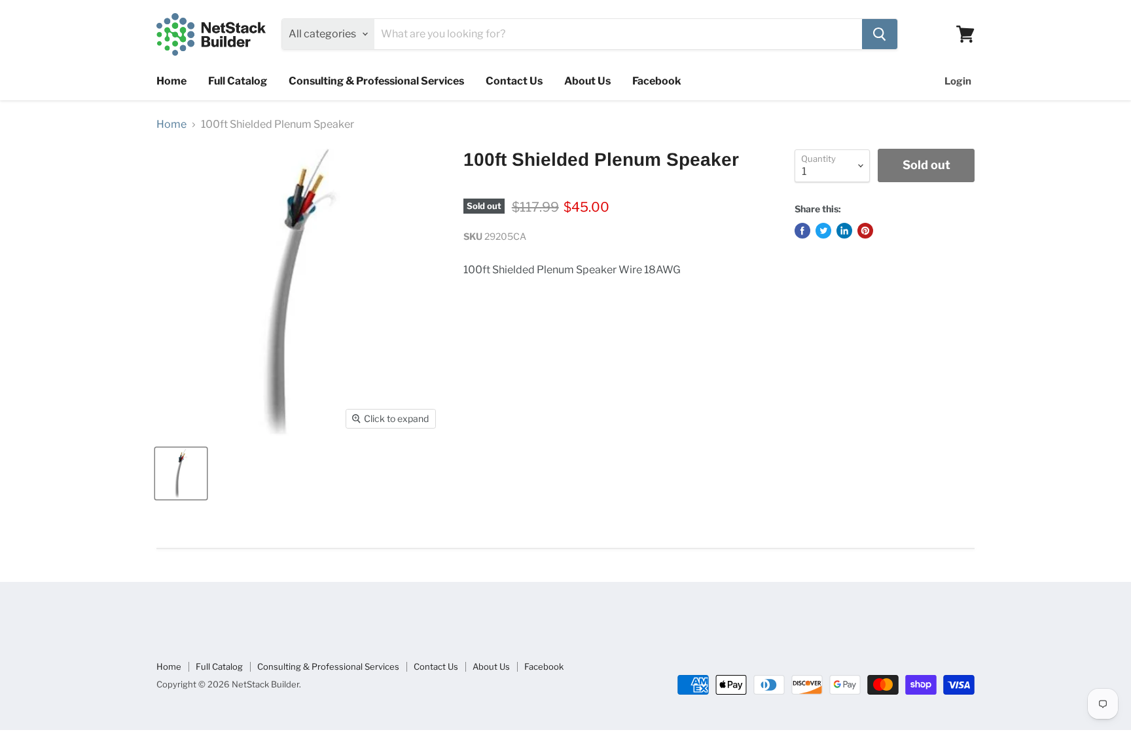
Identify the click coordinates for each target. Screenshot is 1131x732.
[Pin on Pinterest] (865, 231)
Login (957, 81)
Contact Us (514, 81)
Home (171, 81)
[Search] (879, 34)
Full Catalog (237, 81)
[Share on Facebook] (802, 231)
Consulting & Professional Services (376, 81)
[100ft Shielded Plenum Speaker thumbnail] (181, 473)
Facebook (656, 81)
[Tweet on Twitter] (823, 231)
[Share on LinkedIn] (844, 231)
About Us (587, 81)
